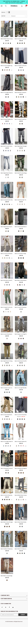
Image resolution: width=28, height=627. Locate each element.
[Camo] (7, 338)
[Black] (10, 43)
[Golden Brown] (21, 473)
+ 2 (11, 204)
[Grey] (4, 43)
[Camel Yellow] (23, 473)
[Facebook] (2, 607)
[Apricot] (2, 258)
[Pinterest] (9, 607)
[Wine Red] (23, 499)
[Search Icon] (5, 6)
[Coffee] (10, 150)
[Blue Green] (22, 285)
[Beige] (6, 312)
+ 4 (25, 446)
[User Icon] (22, 6)
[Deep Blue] (20, 365)
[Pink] (18, 285)
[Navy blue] (23, 97)
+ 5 (25, 97)
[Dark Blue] (9, 70)
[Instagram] (5, 607)
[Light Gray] (24, 204)
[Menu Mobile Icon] (1, 6)
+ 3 (11, 258)
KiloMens (14, 6)
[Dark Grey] (19, 499)
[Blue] (23, 70)
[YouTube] (13, 607)
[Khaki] (6, 43)
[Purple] (24, 285)
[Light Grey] (21, 499)
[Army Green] (8, 43)
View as (3, 12)
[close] (26, 2)
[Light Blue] (7, 258)
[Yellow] (24, 365)
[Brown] (7, 70)
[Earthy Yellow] (20, 553)
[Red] (2, 124)
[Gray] (10, 446)
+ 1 (11, 70)
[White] (20, 124)
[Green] (16, 97)
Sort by (3, 16)
